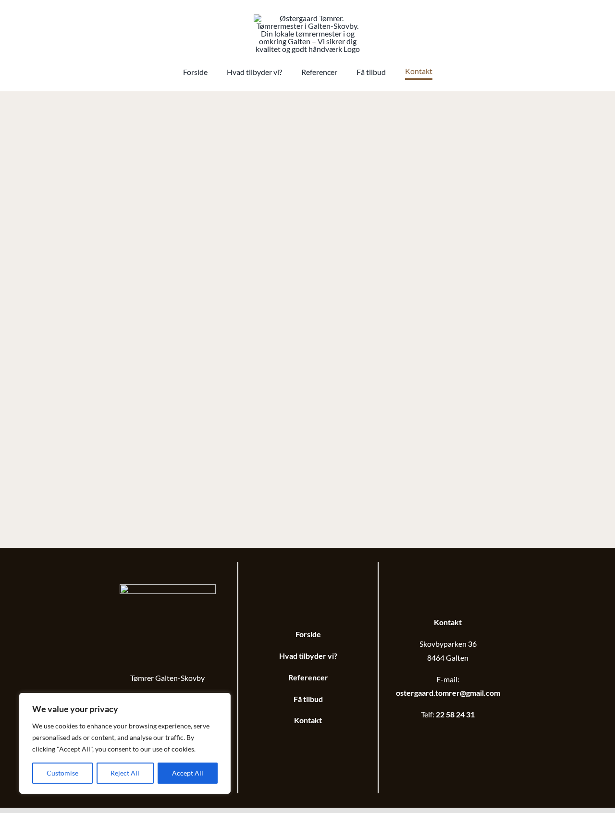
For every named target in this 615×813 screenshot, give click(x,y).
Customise (62, 773)
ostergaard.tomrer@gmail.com (448, 692)
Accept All (187, 773)
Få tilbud (308, 698)
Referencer (308, 677)
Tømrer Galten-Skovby (167, 677)
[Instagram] (454, 736)
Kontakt (308, 720)
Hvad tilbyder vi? (308, 655)
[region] (125, 743)
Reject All (125, 773)
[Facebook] (441, 736)
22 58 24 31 (455, 714)
